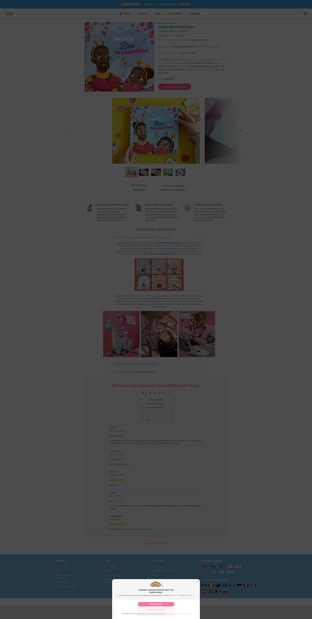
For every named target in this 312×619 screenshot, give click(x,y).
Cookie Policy (188, 595)
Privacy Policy (177, 595)
